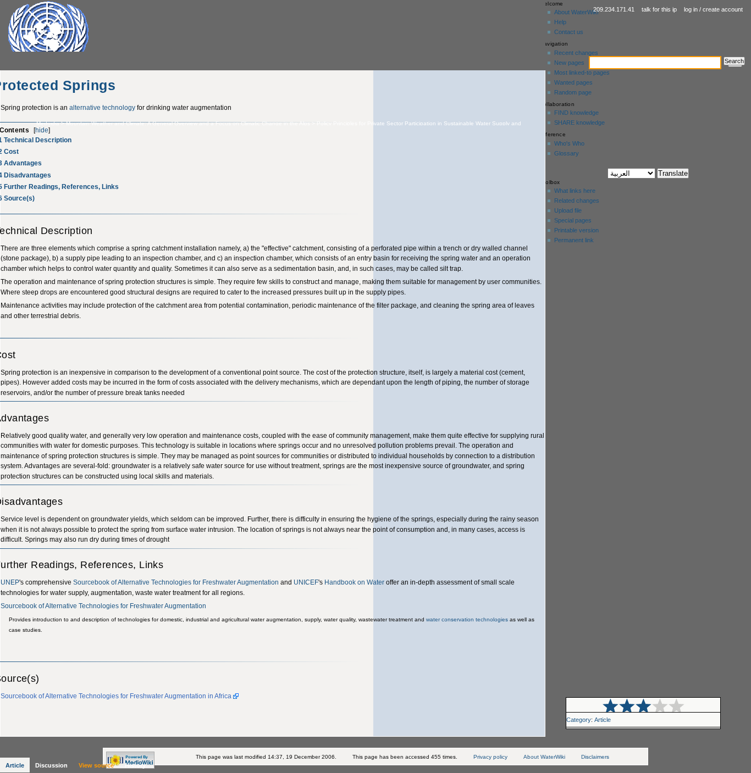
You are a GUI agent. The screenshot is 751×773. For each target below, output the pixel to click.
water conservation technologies (467, 619)
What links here (574, 190)
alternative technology (102, 108)
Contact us (568, 32)
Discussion (51, 765)
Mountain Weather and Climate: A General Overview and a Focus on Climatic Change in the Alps (188, 123)
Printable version (576, 230)
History (135, 765)
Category (578, 719)
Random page (573, 92)
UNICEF (306, 582)
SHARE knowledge (579, 122)
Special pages (573, 220)
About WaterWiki (576, 12)
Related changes (576, 200)
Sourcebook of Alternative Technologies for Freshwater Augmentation (176, 582)
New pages (569, 62)
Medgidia (47, 123)
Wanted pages (573, 82)
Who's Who (569, 143)
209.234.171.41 (613, 9)
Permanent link (574, 240)
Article (602, 719)
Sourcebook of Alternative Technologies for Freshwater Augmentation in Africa (116, 696)
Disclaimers (595, 757)
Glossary (566, 153)
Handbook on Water (354, 582)
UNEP (10, 582)
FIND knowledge (576, 112)
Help (560, 22)
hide (41, 130)
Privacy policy (490, 757)
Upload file (568, 210)
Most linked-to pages (582, 72)
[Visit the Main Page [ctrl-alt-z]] (71, 26)
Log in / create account (713, 9)
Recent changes (576, 52)
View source (96, 765)
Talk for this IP (659, 9)
